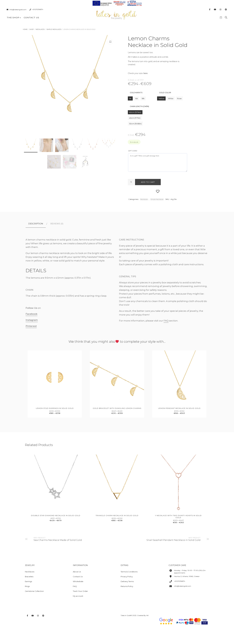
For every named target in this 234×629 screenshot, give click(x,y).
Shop (31, 29)
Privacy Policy (127, 576)
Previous (29, 106)
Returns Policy (127, 586)
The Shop (13, 17)
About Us (77, 572)
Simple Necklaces (53, 29)
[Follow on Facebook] (209, 9)
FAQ (166, 320)
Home (25, 29)
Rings (27, 586)
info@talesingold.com (17, 10)
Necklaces (40, 29)
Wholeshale (78, 581)
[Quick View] (51, 402)
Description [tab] (35, 223)
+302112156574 (37, 10)
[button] (110, 41)
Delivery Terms (127, 581)
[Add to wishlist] (158, 191)
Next (110, 106)
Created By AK (143, 615)
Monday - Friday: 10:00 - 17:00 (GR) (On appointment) (190, 571)
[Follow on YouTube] (215, 9)
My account (78, 596)
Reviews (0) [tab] (56, 223)
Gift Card (132, 151)
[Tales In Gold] (116, 14)
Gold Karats (136, 93)
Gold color (165, 93)
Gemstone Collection (34, 591)
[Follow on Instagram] (220, 9)
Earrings (28, 581)
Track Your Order (80, 591)
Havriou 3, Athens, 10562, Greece (186, 576)
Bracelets (29, 576)
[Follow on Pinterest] (226, 9)
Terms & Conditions (129, 572)
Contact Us (31, 17)
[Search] (226, 17)
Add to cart (148, 182)
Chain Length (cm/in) (139, 106)
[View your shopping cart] (220, 17)
